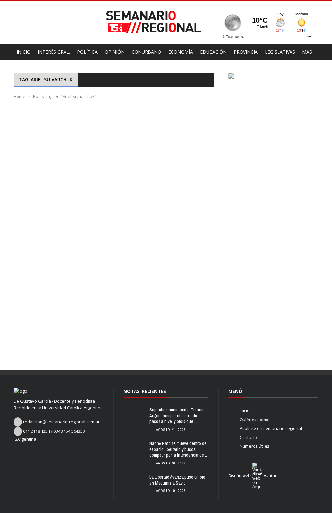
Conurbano (146, 52)
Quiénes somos (255, 419)
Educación (213, 52)
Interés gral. (54, 52)
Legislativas (280, 52)
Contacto (248, 437)
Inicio (245, 410)
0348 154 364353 (69, 431)
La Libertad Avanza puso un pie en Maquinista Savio (177, 480)
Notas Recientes (145, 391)
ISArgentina (25, 439)
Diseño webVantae (252, 475)
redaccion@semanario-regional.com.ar (61, 422)
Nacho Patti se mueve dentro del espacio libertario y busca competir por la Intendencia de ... (178, 449)
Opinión (114, 52)
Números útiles (254, 446)
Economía (180, 52)
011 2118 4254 (36, 431)
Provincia (246, 52)
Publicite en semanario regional (271, 428)
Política (87, 52)
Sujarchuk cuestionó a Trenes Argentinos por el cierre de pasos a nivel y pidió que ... (176, 415)
